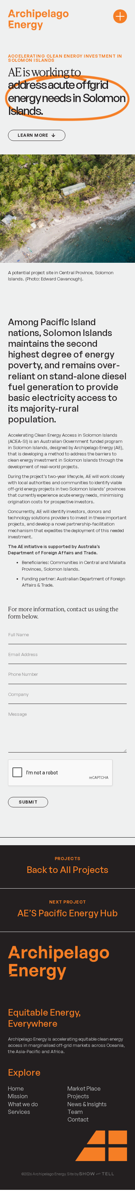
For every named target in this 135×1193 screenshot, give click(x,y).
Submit (28, 802)
